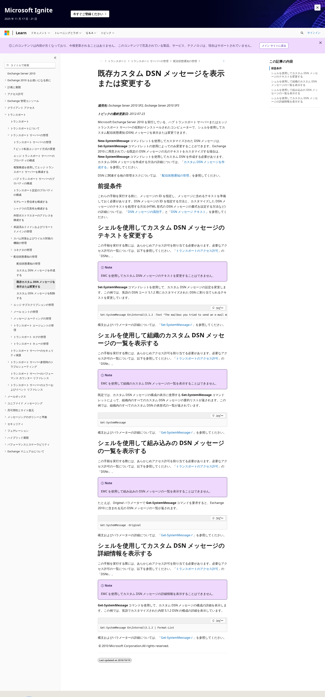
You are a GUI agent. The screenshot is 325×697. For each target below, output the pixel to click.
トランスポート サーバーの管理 (150, 61)
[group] (162, 315)
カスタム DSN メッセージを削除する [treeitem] (36, 295)
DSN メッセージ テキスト (188, 212)
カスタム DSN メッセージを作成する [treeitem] (36, 272)
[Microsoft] (7, 32)
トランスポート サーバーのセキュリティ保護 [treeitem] (32, 353)
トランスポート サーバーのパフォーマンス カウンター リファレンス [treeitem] (32, 376)
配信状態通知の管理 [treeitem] (28, 263)
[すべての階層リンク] (101, 61)
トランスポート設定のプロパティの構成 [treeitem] (33, 192)
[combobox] (30, 65)
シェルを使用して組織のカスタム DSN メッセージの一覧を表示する (294, 83)
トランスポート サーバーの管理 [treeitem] (32, 142)
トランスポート (117, 61)
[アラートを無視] (317, 8)
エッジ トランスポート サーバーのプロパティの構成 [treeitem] (34, 158)
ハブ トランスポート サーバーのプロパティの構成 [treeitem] (34, 181)
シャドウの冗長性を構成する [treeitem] (31, 208)
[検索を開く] (302, 33)
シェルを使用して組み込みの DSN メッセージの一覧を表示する (294, 91)
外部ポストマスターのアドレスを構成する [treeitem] (33, 218)
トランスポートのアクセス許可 (197, 251)
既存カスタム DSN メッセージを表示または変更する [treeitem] (36, 284)
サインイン (313, 32)
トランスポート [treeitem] (20, 121)
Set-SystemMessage (175, 325)
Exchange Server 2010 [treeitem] (21, 73)
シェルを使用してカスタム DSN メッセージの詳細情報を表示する (294, 99)
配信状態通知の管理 (185, 61)
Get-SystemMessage (175, 432)
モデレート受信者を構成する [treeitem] (31, 201)
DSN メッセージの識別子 (145, 212)
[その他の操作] (224, 61)
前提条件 (276, 68)
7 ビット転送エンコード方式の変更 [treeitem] (34, 149)
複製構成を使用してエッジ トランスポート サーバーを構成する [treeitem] (34, 169)
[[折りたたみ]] (55, 58)
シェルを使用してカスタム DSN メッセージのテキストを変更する (294, 74)
